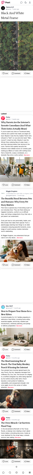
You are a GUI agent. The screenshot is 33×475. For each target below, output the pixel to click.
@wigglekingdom (11, 195)
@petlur (8, 119)
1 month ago (20, 195)
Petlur (8, 117)
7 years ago (15, 9)
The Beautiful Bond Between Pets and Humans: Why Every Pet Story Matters (16, 202)
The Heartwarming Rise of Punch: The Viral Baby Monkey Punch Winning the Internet (15, 364)
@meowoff (9, 308)
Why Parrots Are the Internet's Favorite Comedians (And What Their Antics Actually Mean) (16, 125)
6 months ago (16, 358)
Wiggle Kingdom (11, 191)
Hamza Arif (10, 7)
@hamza (8, 9)
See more (27, 155)
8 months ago (16, 419)
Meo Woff (9, 306)
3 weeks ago (15, 119)
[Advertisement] (16, 94)
